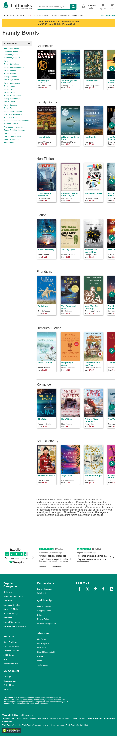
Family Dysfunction (11, 80)
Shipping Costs (44, 610)
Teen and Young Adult (13, 596)
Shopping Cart (9, 681)
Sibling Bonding (10, 133)
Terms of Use (8, 718)
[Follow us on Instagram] (111, 589)
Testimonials (42, 665)
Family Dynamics (10, 77)
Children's (7, 592)
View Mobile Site (10, 663)
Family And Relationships (14, 67)
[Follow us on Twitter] (87, 589)
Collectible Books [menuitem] (60, 15)
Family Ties (8, 108)
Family (6, 61)
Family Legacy (9, 86)
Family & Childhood (11, 64)
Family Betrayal (10, 70)
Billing (40, 615)
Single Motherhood (11, 140)
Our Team (41, 648)
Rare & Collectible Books (14, 626)
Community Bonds (11, 55)
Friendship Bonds (11, 118)
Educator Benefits (11, 646)
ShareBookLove (10, 642)
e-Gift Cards (8, 655)
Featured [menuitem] (8, 15)
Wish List (7, 689)
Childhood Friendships (13, 52)
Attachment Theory (11, 48)
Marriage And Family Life (13, 127)
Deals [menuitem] (29, 15)
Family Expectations (12, 83)
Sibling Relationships (12, 136)
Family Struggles (10, 105)
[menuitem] (92, 6)
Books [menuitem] (19, 15)
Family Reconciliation (12, 96)
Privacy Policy (22, 718)
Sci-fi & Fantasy (10, 613)
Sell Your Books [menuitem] (108, 15)
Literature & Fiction (12, 605)
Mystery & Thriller (11, 609)
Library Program (44, 589)
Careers (41, 656)
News (39, 660)
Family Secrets (10, 102)
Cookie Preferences (93, 718)
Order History (9, 685)
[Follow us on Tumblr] (103, 589)
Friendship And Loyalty (13, 114)
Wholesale (42, 593)
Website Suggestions (46, 623)
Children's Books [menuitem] (42, 15)
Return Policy (43, 619)
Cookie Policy (77, 718)
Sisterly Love (9, 143)
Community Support (12, 58)
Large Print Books (11, 622)
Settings (7, 676)
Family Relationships (12, 99)
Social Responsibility (46, 652)
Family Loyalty (9, 92)
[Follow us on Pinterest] (95, 589)
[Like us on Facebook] (79, 589)
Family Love (9, 89)
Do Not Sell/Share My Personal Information (49, 718)
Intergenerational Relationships (16, 121)
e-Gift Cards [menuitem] (77, 15)
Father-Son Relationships (14, 111)
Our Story (41, 639)
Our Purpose (43, 643)
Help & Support (44, 606)
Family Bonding (10, 74)
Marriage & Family (11, 124)
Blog (5, 659)
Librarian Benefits (11, 651)
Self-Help (7, 600)
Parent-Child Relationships (14, 130)
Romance (7, 618)
